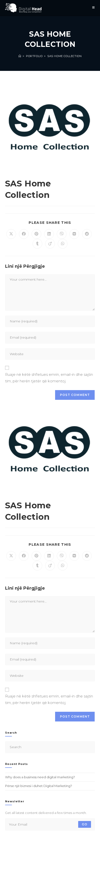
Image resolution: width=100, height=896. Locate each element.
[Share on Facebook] (24, 234)
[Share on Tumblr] (37, 244)
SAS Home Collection (64, 56)
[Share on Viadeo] (50, 244)
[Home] (19, 56)
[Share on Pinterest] (36, 234)
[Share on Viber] (62, 234)
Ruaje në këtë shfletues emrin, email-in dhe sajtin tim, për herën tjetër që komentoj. (49, 377)
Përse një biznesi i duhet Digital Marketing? (38, 786)
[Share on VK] (74, 234)
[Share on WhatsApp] (62, 244)
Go (84, 824)
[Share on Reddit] (87, 234)
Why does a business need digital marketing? (40, 777)
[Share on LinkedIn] (49, 234)
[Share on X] (11, 234)
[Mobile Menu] (93, 8)
